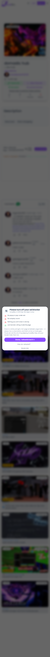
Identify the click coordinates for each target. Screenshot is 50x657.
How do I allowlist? (23, 344)
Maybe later (25, 348)
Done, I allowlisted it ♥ (25, 340)
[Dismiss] (45, 309)
